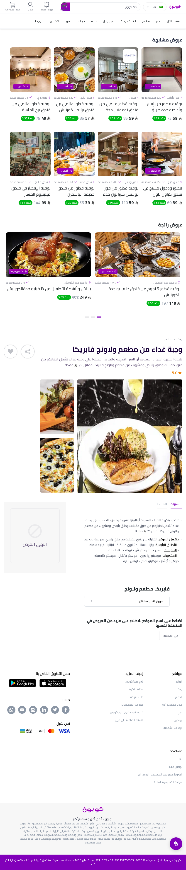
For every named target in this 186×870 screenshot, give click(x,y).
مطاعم (168, 339)
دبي (180, 712)
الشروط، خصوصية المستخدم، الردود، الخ (160, 774)
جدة (180, 339)
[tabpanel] (137, 273)
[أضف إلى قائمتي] (10, 351)
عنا (180, 759)
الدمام (178, 697)
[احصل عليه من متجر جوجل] (22, 682)
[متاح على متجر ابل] (52, 682)
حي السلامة (170, 635)
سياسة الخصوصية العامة (168, 782)
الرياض (178, 681)
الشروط (162, 504)
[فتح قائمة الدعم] (176, 843)
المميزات (176, 504)
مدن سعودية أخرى (171, 704)
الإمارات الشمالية (172, 727)
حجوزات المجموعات (132, 704)
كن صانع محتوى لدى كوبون (126, 712)
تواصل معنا (175, 766)
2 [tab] (93, 317)
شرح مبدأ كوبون (134, 681)
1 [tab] (99, 317)
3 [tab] (87, 317)
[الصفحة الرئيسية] (175, 6)
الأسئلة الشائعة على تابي (129, 720)
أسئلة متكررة (136, 689)
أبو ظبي (178, 720)
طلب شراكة (136, 697)
